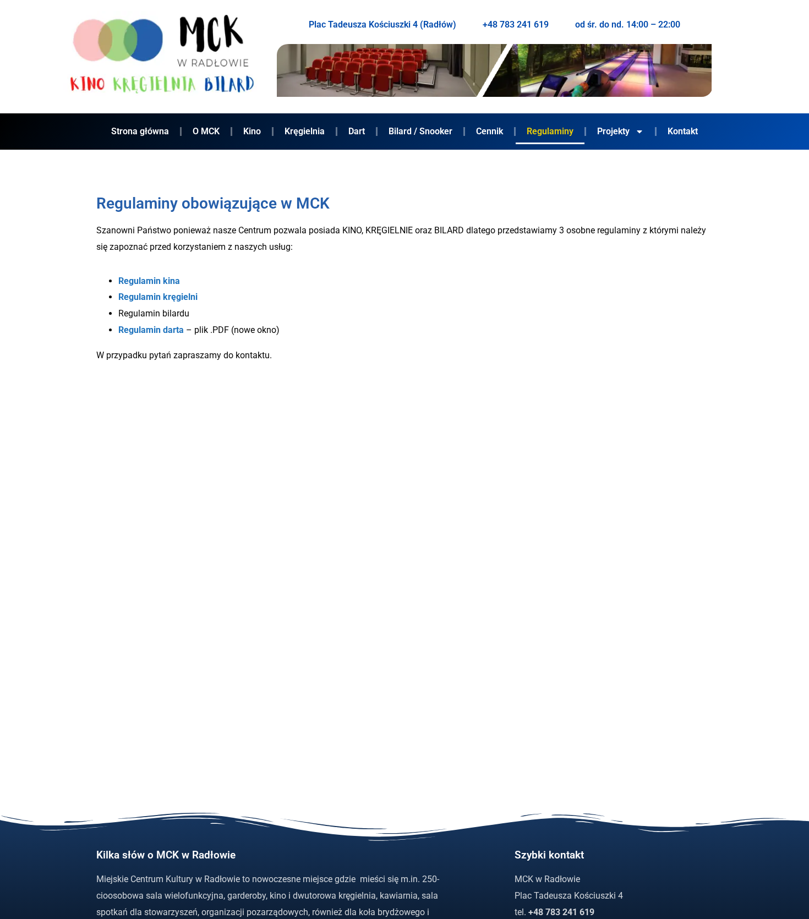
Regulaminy (550, 131)
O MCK (206, 131)
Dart (356, 131)
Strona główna (140, 131)
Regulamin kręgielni (158, 297)
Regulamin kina (149, 281)
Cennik (489, 131)
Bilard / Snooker (420, 131)
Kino (252, 131)
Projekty (613, 131)
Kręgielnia (305, 131)
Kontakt (683, 131)
